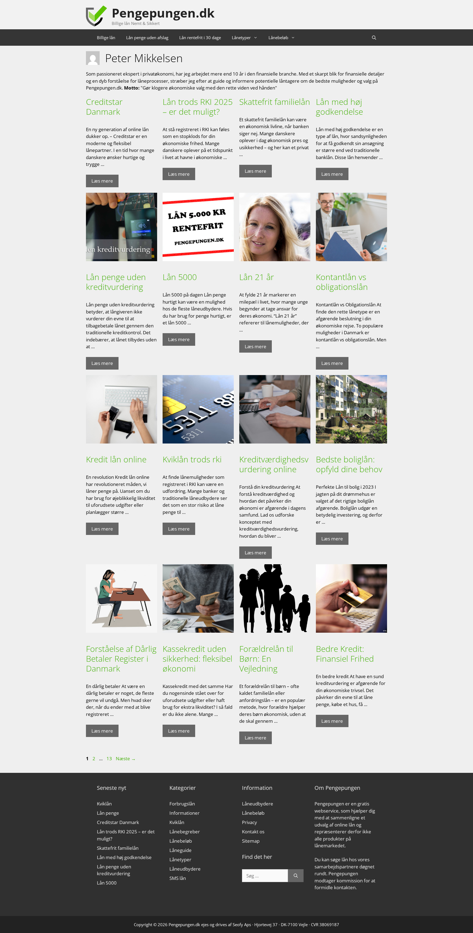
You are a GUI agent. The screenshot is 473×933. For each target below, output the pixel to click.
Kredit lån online (116, 459)
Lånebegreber (184, 831)
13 (109, 758)
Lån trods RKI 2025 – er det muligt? (198, 106)
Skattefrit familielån (274, 101)
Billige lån (106, 37)
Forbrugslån (182, 803)
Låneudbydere (185, 869)
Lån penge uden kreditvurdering (116, 281)
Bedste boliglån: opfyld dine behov (349, 464)
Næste (126, 758)
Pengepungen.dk (163, 12)
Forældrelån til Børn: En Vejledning (266, 658)
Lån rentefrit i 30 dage (200, 37)
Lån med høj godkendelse (339, 106)
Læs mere (102, 181)
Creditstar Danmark (104, 106)
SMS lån (177, 878)
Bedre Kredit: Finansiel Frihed (345, 653)
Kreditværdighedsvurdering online (273, 464)
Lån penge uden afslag (147, 37)
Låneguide (180, 850)
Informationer (184, 813)
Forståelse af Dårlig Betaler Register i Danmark (121, 658)
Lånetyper (241, 37)
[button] (374, 37)
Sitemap (250, 841)
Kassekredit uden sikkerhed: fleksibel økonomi (197, 658)
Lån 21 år (256, 277)
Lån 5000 (180, 277)
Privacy (249, 822)
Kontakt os (253, 831)
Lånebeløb (278, 37)
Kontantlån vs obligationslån (342, 281)
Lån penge (108, 813)
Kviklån (104, 803)
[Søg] (296, 875)
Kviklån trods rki (192, 459)
